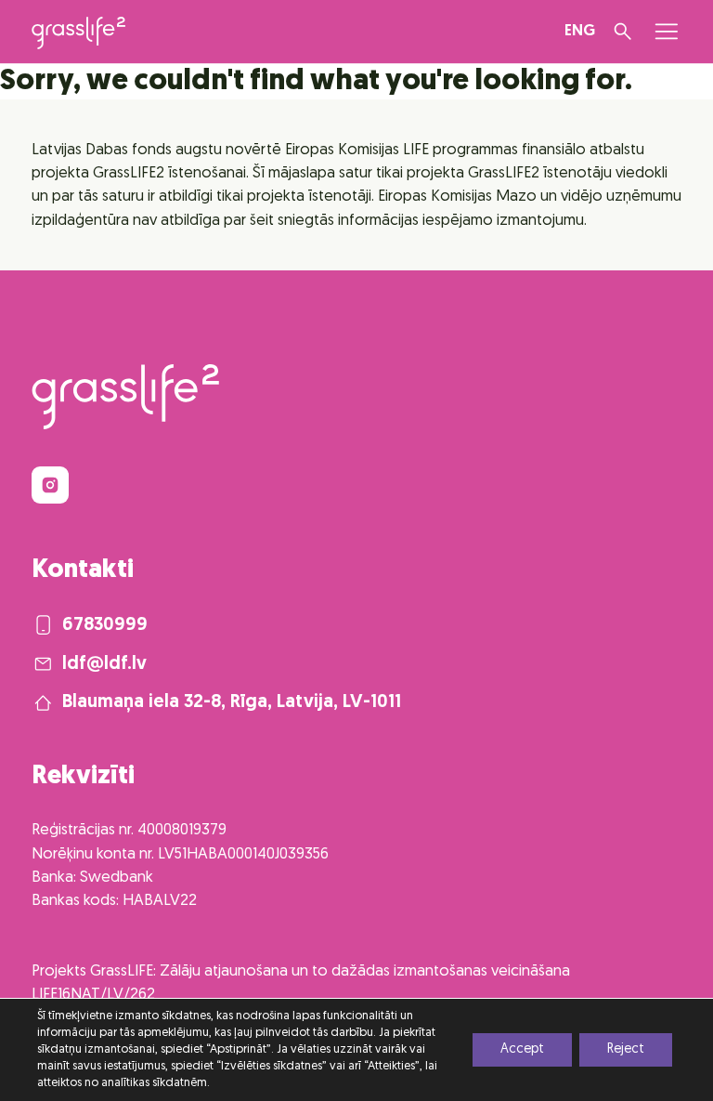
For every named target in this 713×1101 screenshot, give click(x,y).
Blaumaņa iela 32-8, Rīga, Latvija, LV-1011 (231, 702)
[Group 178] (50, 485)
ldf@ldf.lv (104, 664)
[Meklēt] (623, 31)
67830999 (105, 625)
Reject (625, 1049)
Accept (522, 1049)
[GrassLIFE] (78, 33)
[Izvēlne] (666, 31)
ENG (579, 31)
